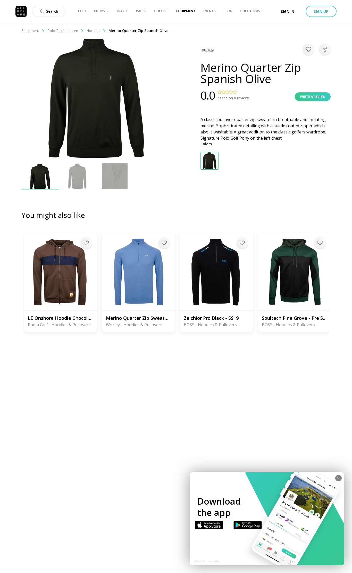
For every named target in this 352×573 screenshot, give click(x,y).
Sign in (287, 11)
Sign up (321, 11)
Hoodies (93, 30)
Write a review (312, 96)
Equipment (30, 30)
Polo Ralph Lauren (62, 30)
